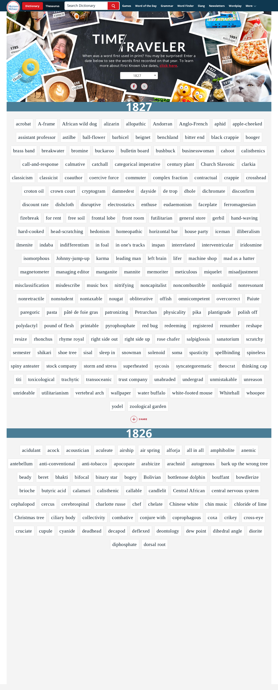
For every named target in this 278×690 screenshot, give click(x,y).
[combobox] (139, 75)
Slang (201, 6)
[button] (251, 5)
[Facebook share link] (133, 86)
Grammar (167, 6)
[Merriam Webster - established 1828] (13, 4)
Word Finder (185, 6)
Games (126, 6)
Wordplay (235, 6)
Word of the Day (146, 6)
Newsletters (217, 6)
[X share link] (144, 86)
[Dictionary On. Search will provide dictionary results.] (43, 6)
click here (168, 65)
